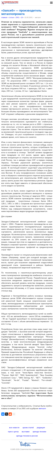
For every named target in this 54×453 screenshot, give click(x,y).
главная (4, 17)
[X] (6, 414)
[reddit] (10, 414)
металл (42, 408)
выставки (25, 432)
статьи (11, 17)
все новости (14, 427)
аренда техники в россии (27, 436)
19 (22, 17)
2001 (17, 17)
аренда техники (39, 432)
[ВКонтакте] (2, 414)
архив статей (28, 427)
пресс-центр (13, 432)
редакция (41, 427)
